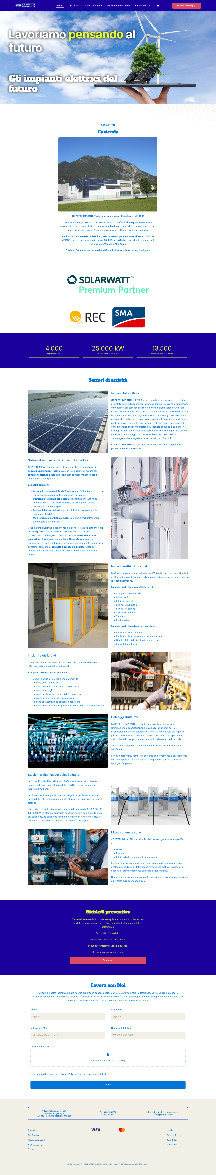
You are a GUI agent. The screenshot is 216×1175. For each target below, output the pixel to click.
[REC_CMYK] (87, 311)
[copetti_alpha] (25, 4)
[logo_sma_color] (128, 307)
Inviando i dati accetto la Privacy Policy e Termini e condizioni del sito (70, 1074)
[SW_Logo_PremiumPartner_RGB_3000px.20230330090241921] (108, 266)
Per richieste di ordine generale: (163, 1113)
